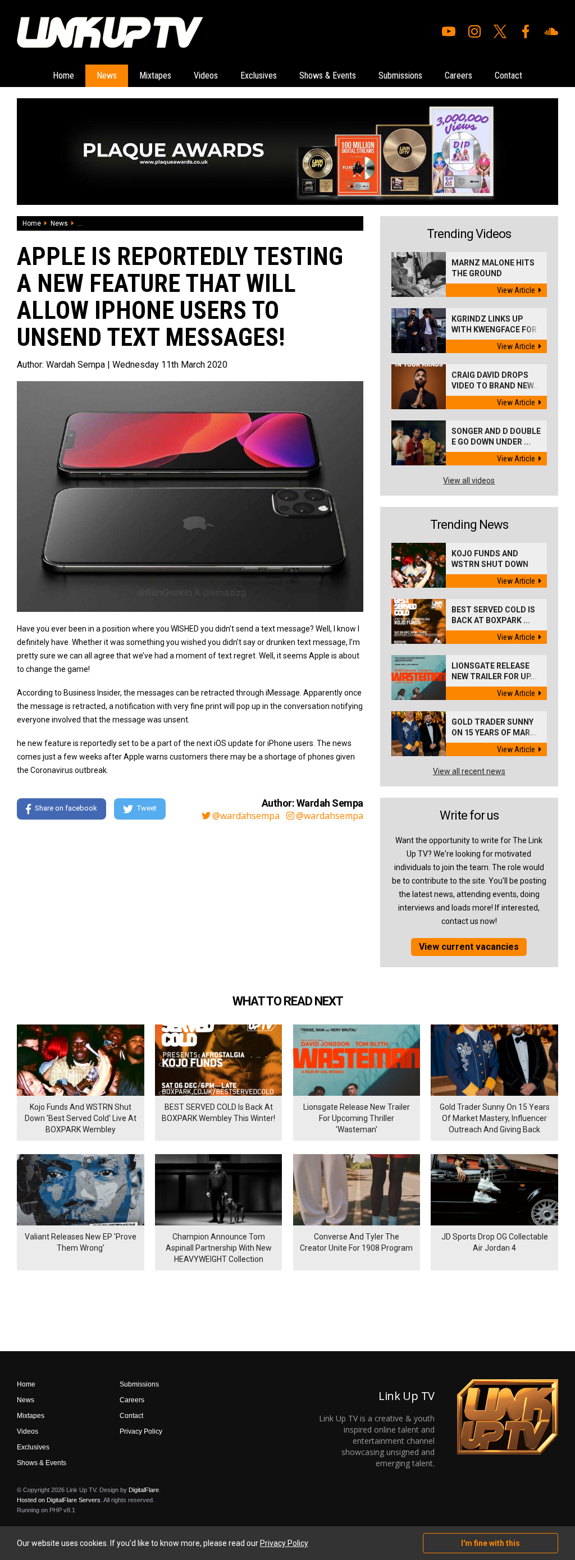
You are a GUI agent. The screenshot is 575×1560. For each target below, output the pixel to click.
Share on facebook (66, 808)
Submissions (400, 75)
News (107, 75)
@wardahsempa (246, 815)
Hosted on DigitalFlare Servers (59, 1500)
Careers (458, 75)
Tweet (147, 808)
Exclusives (258, 75)
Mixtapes (155, 75)
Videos (206, 75)
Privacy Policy (141, 1431)
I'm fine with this (490, 1543)
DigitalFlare (144, 1489)
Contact (508, 75)
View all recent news (469, 771)
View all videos (469, 480)
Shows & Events (327, 75)
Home (63, 75)
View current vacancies (469, 946)
